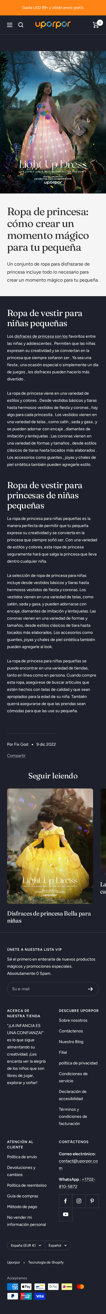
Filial (63, 1052)
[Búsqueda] (21, 25)
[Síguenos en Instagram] (78, 1201)
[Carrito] (96, 25)
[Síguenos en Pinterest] (92, 1201)
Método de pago (22, 1206)
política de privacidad (78, 1063)
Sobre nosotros (73, 1020)
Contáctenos (71, 1031)
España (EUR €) (23, 1245)
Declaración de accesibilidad (73, 1095)
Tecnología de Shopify (46, 1262)
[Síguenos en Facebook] (65, 1201)
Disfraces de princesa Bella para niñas (49, 917)
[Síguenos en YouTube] (65, 1214)
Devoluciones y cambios (21, 1171)
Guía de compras (22, 1196)
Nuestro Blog (71, 1041)
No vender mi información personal (26, 1221)
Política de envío (22, 1156)
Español (55, 1245)
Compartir (16, 755)
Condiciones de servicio (73, 1077)
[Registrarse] (90, 989)
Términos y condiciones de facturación (73, 1116)
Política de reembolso (27, 1185)
